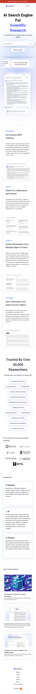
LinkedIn (18, 672)
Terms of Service (18, 684)
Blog (18, 677)
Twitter (18, 674)
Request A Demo (18, 50)
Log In (27, 6)
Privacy (18, 682)
